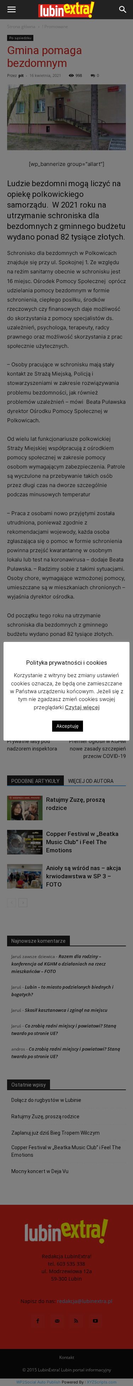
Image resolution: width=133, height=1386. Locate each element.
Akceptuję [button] (67, 726)
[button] (11, 9)
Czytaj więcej (82, 707)
